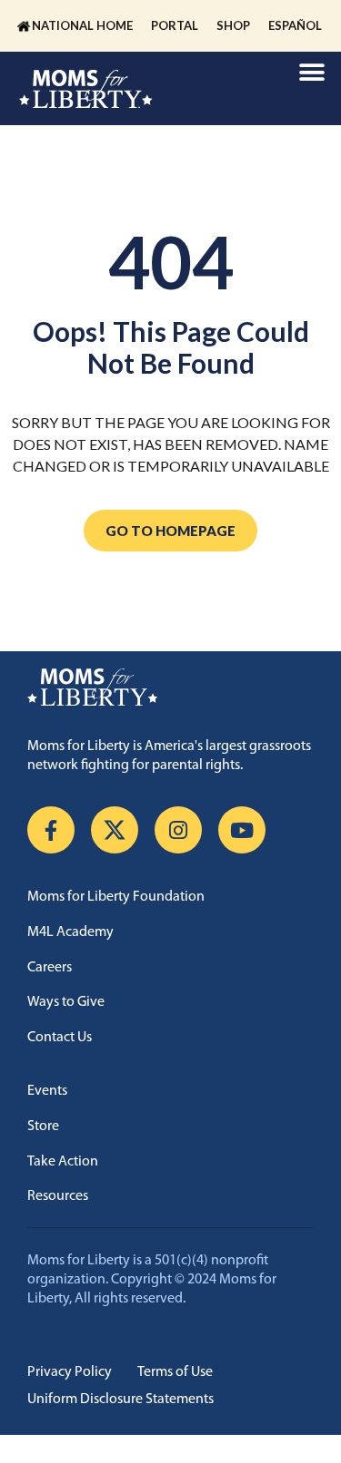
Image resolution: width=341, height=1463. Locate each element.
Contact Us (59, 1037)
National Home (82, 25)
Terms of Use (175, 1372)
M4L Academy (70, 932)
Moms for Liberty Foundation (116, 897)
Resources (57, 1196)
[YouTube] (242, 829)
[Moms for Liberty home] (170, 687)
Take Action (62, 1162)
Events (47, 1091)
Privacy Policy (69, 1372)
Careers (49, 968)
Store (43, 1126)
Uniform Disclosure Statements (120, 1399)
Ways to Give (66, 1002)
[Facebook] (51, 829)
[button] (311, 72)
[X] (114, 829)
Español (295, 25)
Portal (174, 25)
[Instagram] (178, 829)
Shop (233, 25)
